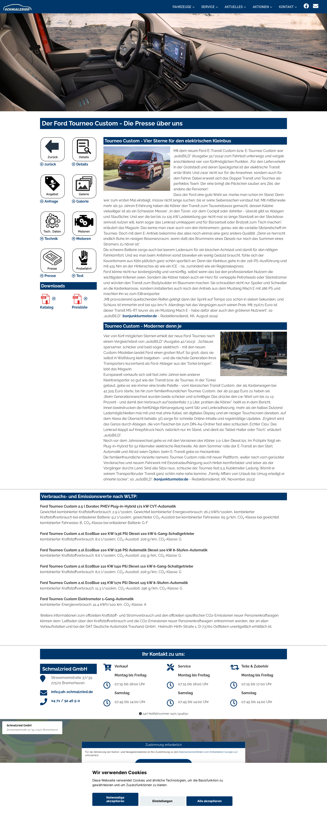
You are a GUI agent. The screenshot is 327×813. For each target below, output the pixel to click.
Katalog (46, 307)
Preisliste (80, 307)
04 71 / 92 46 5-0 (65, 701)
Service (208, 7)
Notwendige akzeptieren (115, 799)
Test (79, 276)
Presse (50, 276)
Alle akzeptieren (209, 801)
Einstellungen (162, 801)
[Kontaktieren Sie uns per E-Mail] (315, 6)
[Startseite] (17, 7)
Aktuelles (234, 7)
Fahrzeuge (182, 7)
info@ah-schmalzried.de (72, 692)
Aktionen (261, 7)
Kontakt (286, 7)
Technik (51, 239)
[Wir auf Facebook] (306, 6)
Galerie (82, 201)
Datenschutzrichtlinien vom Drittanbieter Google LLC (208, 751)
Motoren (83, 239)
